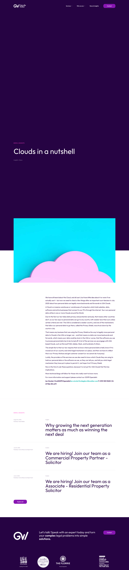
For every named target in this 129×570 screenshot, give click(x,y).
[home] (20, 6)
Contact (109, 6)
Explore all (20, 502)
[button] (69, 6)
